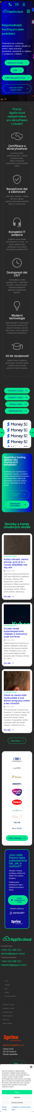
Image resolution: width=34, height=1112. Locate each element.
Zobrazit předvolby (17, 1102)
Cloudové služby (15, 404)
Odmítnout (17, 1097)
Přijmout (17, 1092)
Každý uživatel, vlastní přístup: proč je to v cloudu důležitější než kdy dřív (16, 563)
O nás (6, 981)
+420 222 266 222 (11, 961)
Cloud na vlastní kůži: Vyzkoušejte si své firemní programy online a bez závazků (17, 699)
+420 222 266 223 (11, 950)
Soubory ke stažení (10, 996)
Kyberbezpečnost (15, 411)
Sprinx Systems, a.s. (14, 1045)
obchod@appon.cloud (13, 953)
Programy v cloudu (15, 397)
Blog (6, 988)
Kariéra (7, 992)
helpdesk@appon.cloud (13, 965)
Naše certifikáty (7, 1023)
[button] (31, 1067)
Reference (6, 1019)
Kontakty (7, 985)
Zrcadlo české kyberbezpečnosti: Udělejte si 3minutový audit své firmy (15, 632)
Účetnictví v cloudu (15, 391)
